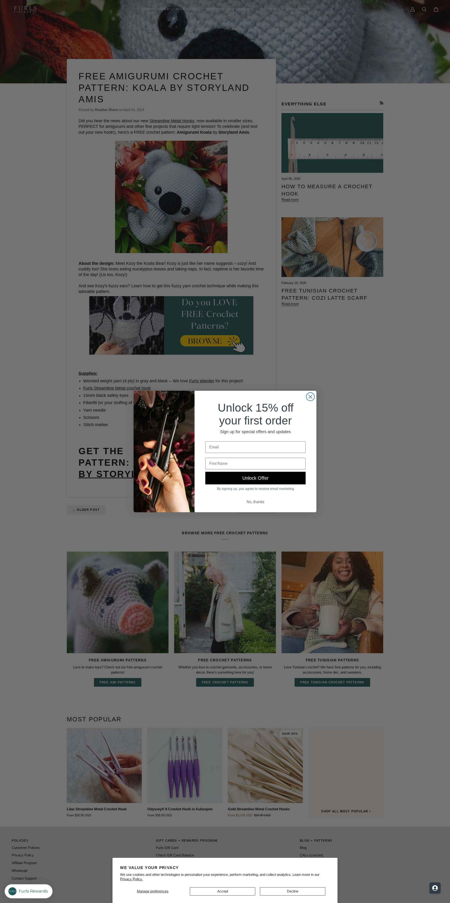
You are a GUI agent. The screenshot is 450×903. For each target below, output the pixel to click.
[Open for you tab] (435, 888)
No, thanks (255, 502)
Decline (292, 891)
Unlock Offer (255, 478)
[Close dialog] (310, 397)
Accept (222, 891)
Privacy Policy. (131, 879)
